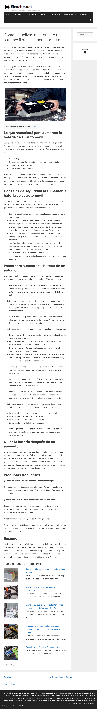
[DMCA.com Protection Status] (85, 55)
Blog (7, 14)
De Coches (10, 665)
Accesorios (83, 14)
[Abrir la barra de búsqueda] (90, 20)
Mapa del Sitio (9, 685)
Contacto (7, 677)
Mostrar (35, 126)
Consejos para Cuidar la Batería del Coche (44, 647)
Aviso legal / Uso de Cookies (61, 677)
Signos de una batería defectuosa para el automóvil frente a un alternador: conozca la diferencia (44, 629)
